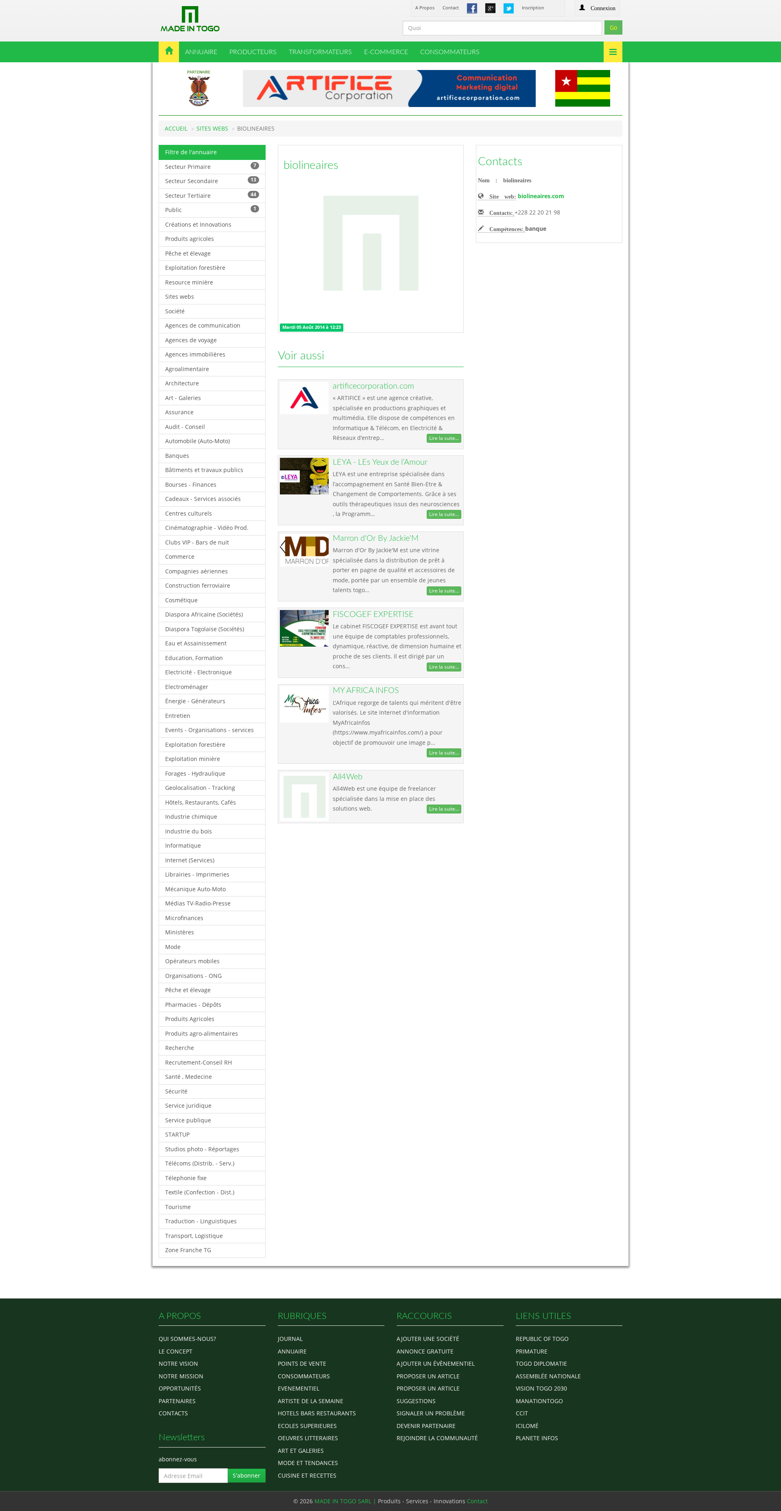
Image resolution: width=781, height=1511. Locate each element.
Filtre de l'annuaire (191, 152)
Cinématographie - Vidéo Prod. (207, 527)
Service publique (188, 1120)
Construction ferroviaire (197, 585)
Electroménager (186, 687)
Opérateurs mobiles (192, 961)
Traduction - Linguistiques (201, 1221)
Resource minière (189, 282)
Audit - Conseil (185, 427)
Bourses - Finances (190, 484)
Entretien (177, 715)
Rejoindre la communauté (437, 1438)
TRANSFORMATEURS (320, 52)
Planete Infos (537, 1438)
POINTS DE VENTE (302, 1363)
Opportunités (180, 1388)
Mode (173, 947)
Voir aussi (301, 355)
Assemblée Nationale (548, 1376)
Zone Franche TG (188, 1250)
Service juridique (188, 1105)
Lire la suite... (444, 438)
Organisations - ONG (193, 976)
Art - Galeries (183, 398)
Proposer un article (428, 1376)
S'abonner (246, 1475)
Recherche (179, 1048)
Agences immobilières (195, 354)
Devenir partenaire (426, 1426)
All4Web (347, 777)
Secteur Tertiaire (210, 195)
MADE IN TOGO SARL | (346, 1501)
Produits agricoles (189, 239)
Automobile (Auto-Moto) (197, 441)
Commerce (179, 556)
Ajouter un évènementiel (436, 1363)
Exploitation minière (192, 759)
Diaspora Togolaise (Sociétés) (204, 629)
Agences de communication (202, 325)
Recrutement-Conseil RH (198, 1062)
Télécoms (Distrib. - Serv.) (199, 1163)
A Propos (424, 7)
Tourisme (178, 1207)
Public (210, 209)
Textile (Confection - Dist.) (199, 1192)
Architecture (182, 383)
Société (175, 311)
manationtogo (539, 1401)
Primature (532, 1351)
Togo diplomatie (541, 1363)
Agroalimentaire (187, 369)
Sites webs (179, 296)
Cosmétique (181, 600)
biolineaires (311, 165)
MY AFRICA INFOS (366, 691)
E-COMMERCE (386, 52)
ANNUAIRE (201, 52)
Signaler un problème (431, 1413)
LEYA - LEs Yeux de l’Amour (380, 462)
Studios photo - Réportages (202, 1149)
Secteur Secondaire (210, 180)
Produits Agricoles (189, 1019)
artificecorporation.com (373, 386)
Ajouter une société (428, 1339)
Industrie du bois (188, 831)
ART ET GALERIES (301, 1450)
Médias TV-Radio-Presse (198, 903)
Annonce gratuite (425, 1351)
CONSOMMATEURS (450, 52)
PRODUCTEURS (253, 52)
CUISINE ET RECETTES (307, 1475)
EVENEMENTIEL (298, 1388)
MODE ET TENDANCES (308, 1463)
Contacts (500, 161)
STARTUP (177, 1134)
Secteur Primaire (210, 166)
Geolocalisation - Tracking (200, 788)
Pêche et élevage (188, 253)
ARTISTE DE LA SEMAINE (310, 1401)
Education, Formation (194, 658)
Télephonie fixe (186, 1178)
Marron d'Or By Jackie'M (376, 538)
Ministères (179, 932)
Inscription (533, 7)
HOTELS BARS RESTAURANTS (317, 1413)
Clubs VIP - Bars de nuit (197, 542)
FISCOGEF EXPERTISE (373, 614)
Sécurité (176, 1091)
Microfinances (184, 918)
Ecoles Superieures (307, 1426)
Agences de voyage (191, 340)
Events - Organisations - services (209, 730)
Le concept (175, 1351)
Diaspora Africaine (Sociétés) (204, 614)
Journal (290, 1339)
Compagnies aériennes (196, 571)
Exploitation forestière (195, 267)
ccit (522, 1413)
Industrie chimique (191, 816)
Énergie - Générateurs (195, 701)
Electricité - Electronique (198, 672)
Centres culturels (188, 513)
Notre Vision (178, 1363)
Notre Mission (181, 1376)
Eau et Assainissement (196, 643)
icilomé (527, 1426)
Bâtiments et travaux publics (204, 470)
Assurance (179, 412)
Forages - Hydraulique (195, 773)
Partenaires (177, 1401)
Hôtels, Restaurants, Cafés (200, 802)
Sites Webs (212, 128)
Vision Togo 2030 (541, 1388)
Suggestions (416, 1401)
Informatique (183, 845)
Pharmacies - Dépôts (193, 1004)
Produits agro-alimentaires (201, 1033)
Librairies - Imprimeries (197, 874)
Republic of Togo (542, 1339)
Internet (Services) (189, 860)
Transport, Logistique (194, 1236)
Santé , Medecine (188, 1076)
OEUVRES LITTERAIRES (308, 1438)
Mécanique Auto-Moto (195, 889)
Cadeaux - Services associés (203, 499)
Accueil (176, 128)
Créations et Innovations (198, 224)
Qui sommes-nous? (187, 1339)
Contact (451, 7)
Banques (177, 455)
